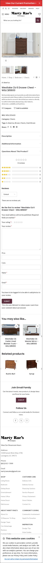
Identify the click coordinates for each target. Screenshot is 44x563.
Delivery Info (26, 481)
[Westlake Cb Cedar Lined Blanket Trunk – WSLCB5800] (11, 330)
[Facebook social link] (3, 8)
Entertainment (6, 492)
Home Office (5, 496)
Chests (26, 77)
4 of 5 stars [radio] (20, 222)
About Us (4, 514)
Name (4, 273)
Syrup (31, 374)
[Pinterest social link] (16, 127)
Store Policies (27, 500)
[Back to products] (36, 77)
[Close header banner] (39, 3)
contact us (31, 99)
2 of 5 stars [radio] (16, 222)
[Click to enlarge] (5, 60)
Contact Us (26, 504)
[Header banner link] (21, 3)
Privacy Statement (28, 496)
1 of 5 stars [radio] (14, 222)
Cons (4, 263)
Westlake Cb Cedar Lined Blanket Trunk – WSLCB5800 (10, 342)
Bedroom (18, 77)
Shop (10, 77)
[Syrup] (32, 365)
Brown (17, 123)
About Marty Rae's (9, 510)
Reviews (4, 530)
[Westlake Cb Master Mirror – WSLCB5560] (32, 330)
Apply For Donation (29, 518)
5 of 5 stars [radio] (22, 222)
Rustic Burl (10, 374)
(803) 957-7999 (7, 463)
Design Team (5, 522)
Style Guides (26, 532)
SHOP (3, 477)
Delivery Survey (27, 485)
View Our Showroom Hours (11, 445)
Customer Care (29, 477)
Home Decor (5, 500)
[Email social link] (13, 127)
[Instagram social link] (8, 8)
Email (4, 282)
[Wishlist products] (39, 14)
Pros (3, 253)
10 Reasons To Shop (8, 518)
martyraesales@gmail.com (11, 471)
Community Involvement (31, 514)
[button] (4, 45)
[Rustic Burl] (11, 365)
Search (38, 20)
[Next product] (39, 77)
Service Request (28, 492)
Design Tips (26, 528)
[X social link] (5, 8)
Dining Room (5, 488)
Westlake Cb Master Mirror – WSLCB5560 (31, 341)
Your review (7, 226)
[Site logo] (21, 14)
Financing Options (28, 488)
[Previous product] (33, 77)
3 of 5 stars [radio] (18, 222)
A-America (6, 82)
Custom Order (6, 534)
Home (4, 77)
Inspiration (27, 524)
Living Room (5, 481)
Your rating (6, 222)
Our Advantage (6, 526)
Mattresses (5, 504)
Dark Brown (30, 123)
